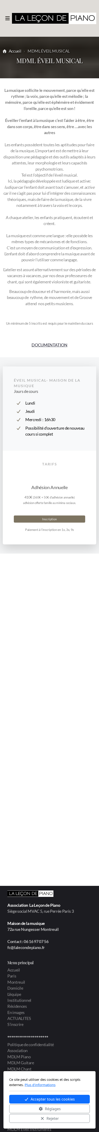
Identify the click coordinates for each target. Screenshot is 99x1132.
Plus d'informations (40, 1084)
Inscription (49, 519)
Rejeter (53, 1118)
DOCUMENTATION (49, 345)
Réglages (53, 1108)
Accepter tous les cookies (53, 1099)
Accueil (15, 51)
